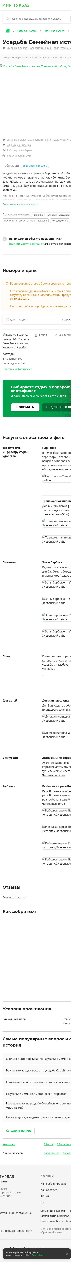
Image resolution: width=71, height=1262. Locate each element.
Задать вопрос (21, 1131)
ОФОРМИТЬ (25, 407)
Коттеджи (9, 1144)
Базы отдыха (51, 1153)
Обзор (6, 57)
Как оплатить (49, 1190)
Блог (43, 1202)
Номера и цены (20, 57)
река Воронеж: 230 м (35, 165)
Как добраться (61, 57)
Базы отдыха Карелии (53, 1210)
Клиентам (47, 1176)
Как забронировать (53, 1183)
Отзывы (46, 57)
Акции (44, 1196)
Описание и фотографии (17, 369)
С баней (48, 1144)
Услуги (35, 57)
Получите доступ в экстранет (26, 243)
